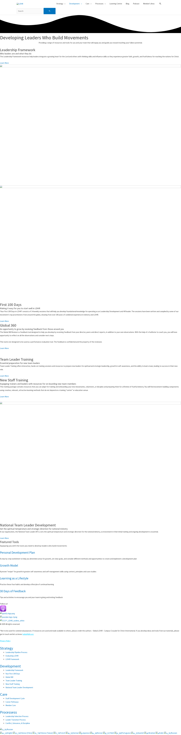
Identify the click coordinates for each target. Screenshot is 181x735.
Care (3, 694)
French (63, 733)
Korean (100, 733)
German (76, 733)
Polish (112, 733)
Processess (8, 712)
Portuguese (126, 733)
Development (10, 666)
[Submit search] (50, 11)
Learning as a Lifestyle (14, 578)
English (10, 733)
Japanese (86, 733)
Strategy (6, 648)
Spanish (141, 733)
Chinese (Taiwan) (47, 733)
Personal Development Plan (17, 552)
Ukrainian (152, 733)
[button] (160, 3)
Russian (10, 729)
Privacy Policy (5, 641)
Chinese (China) (26, 733)
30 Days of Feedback (13, 591)
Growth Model (9, 565)
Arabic (161, 733)
